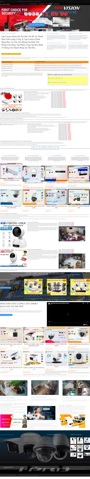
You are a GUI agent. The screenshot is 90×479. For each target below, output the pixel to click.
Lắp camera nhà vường (67, 397)
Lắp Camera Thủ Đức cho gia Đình (75, 33)
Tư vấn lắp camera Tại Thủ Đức (51, 445)
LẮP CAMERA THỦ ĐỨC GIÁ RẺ (7, 434)
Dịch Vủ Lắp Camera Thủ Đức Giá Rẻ (8, 33)
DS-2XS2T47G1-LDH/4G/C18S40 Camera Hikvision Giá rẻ (34, 344)
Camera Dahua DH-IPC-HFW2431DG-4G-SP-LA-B (11, 368)
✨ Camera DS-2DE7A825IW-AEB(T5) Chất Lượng (34, 206)
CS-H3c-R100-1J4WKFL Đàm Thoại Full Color (56, 365)
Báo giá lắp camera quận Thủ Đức (52, 440)
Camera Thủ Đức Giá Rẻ (19, 120)
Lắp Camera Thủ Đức (21, 1)
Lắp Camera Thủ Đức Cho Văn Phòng (80, 297)
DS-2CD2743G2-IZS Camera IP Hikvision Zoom (56, 344)
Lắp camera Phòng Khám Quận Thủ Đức (39, 397)
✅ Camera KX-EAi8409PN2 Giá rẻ (34, 182)
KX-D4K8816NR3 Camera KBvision (56, 182)
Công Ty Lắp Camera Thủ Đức (29, 1)
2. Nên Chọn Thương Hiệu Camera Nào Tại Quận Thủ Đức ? (58, 82)
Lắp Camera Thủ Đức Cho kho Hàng (57, 297)
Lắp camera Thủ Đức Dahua (57, 155)
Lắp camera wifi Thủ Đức (37, 1)
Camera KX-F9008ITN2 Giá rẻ (11, 180)
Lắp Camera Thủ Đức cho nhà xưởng (54, 42)
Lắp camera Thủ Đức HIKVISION (33, 155)
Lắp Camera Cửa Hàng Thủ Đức (53, 33)
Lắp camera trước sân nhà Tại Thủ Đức (7, 397)
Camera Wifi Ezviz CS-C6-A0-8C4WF (79, 367)
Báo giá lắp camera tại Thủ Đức (36, 24)
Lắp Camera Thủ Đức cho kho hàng (76, 42)
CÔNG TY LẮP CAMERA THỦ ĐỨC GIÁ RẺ (45, 147)
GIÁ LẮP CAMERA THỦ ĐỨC (5, 287)
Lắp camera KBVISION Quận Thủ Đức (9, 155)
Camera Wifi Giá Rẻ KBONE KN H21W (75, 65)
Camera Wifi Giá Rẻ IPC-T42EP (77, 63)
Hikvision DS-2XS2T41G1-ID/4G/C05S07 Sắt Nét (11, 344)
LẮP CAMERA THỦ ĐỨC (5, 4)
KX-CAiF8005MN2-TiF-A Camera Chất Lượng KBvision (11, 206)
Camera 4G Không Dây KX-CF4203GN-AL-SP (34, 368)
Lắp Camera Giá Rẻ (71, 70)
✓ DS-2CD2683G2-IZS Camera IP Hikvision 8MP (79, 206)
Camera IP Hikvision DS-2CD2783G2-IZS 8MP (56, 206)
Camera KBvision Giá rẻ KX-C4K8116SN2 (79, 182)
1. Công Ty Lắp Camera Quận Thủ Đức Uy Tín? (56, 78)
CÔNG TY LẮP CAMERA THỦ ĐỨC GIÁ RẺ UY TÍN (45, 14)
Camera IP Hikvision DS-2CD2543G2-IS (79, 344)
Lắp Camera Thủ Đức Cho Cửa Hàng (33, 296)
